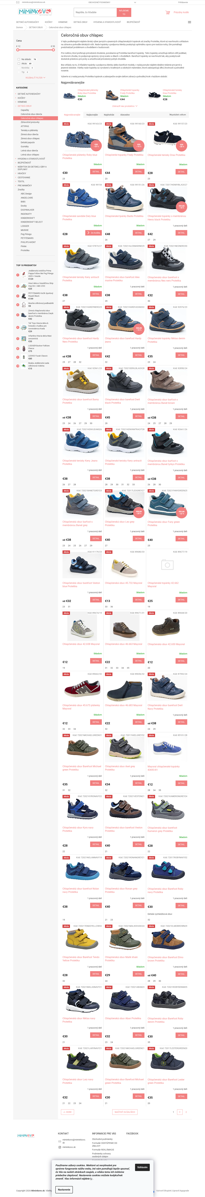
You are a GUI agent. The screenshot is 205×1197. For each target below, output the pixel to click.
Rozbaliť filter (34, 77)
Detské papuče (28, 142)
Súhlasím (142, 1167)
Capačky (25, 110)
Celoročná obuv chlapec (32, 118)
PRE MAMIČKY (25, 185)
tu (91, 1178)
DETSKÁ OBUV (25, 106)
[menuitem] (27, 22)
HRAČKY (22, 173)
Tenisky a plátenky (29, 130)
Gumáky (25, 146)
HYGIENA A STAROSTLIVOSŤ (31, 159)
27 (149, 240)
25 (64, 362)
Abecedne (125, 115)
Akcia (26, 63)
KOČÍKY (21, 98)
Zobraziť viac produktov (123, 106)
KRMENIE (22, 102)
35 (128, 668)
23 (64, 178)
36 (111, 606)
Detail (96, 171)
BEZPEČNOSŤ (24, 162)
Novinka (27, 68)
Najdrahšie (109, 115)
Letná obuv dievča (29, 150)
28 (74, 362)
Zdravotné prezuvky (30, 122)
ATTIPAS (25, 126)
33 (133, 484)
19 (149, 606)
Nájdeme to (124, 12)
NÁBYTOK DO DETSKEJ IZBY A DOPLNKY (32, 168)
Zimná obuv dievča (29, 134)
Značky (21, 189)
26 (106, 240)
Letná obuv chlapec (30, 154)
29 (154, 240)
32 (80, 362)
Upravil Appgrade (181, 1190)
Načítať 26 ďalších (125, 1112)
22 (64, 851)
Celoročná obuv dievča (31, 114)
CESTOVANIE (24, 177)
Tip (25, 72)
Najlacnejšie (92, 115)
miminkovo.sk (69, 1147)
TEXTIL (21, 181)
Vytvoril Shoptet (163, 1190)
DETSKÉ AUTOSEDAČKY (29, 94)
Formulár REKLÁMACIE (103, 1149)
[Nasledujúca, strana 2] (180, 1112)
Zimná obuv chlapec (30, 138)
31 (122, 484)
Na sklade (29, 59)
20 (149, 668)
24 (154, 362)
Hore (69, 1112)
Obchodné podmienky (99, 2)
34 (122, 668)
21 (106, 851)
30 (149, 301)
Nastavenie (64, 1189)
